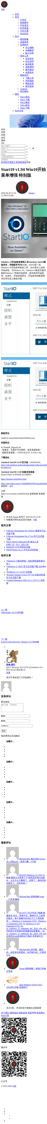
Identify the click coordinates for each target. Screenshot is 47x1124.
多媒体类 (24, 42)
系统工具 (24, 56)
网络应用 (29, 83)
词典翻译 (29, 50)
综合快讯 (24, 34)
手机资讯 (24, 25)
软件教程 (24, 91)
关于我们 (5, 1013)
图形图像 (24, 39)
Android (23, 89)
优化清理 (29, 61)
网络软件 (24, 75)
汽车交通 (24, 31)
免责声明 (32, 1013)
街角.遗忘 (10, 664)
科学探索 (24, 28)
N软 (35, 520)
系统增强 (29, 67)
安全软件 (29, 58)
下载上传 (29, 78)
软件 (17, 36)
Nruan (31, 193)
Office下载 (25, 108)
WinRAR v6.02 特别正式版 (18, 547)
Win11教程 (25, 102)
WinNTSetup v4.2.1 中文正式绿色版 (22, 550)
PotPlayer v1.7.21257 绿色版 (19, 572)
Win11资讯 (25, 97)
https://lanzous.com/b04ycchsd (13, 479)
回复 (8, 672)
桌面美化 (29, 72)
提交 (3, 731)
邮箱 (3, 721)
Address (4, 726)
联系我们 (41, 1013)
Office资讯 (25, 105)
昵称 (3, 716)
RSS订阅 (5, 1015)
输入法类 (29, 53)
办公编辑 (29, 47)
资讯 (17, 17)
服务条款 (14, 1013)
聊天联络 (29, 86)
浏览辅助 (29, 81)
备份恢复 (29, 64)
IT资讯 (23, 20)
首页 (17, 14)
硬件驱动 (29, 70)
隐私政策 (23, 1013)
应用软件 (24, 45)
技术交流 (19, 111)
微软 (17, 94)
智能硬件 (24, 22)
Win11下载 (25, 100)
